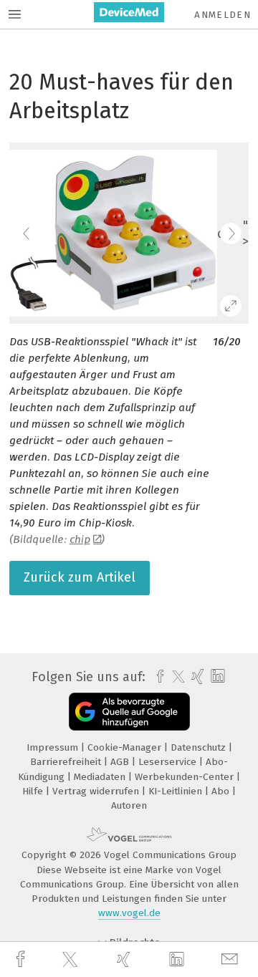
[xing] (125, 959)
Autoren (129, 805)
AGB (121, 762)
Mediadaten (101, 777)
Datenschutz (200, 747)
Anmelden (222, 15)
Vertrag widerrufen (97, 791)
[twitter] (71, 960)
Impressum (54, 747)
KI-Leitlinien (176, 791)
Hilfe (34, 791)
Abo (221, 791)
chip (80, 539)
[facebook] (22, 959)
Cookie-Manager (125, 747)
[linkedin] (178, 959)
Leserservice (168, 762)
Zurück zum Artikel (79, 577)
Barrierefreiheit (67, 762)
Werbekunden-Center (185, 777)
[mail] (231, 959)
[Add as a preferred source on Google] (129, 712)
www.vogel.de (129, 913)
